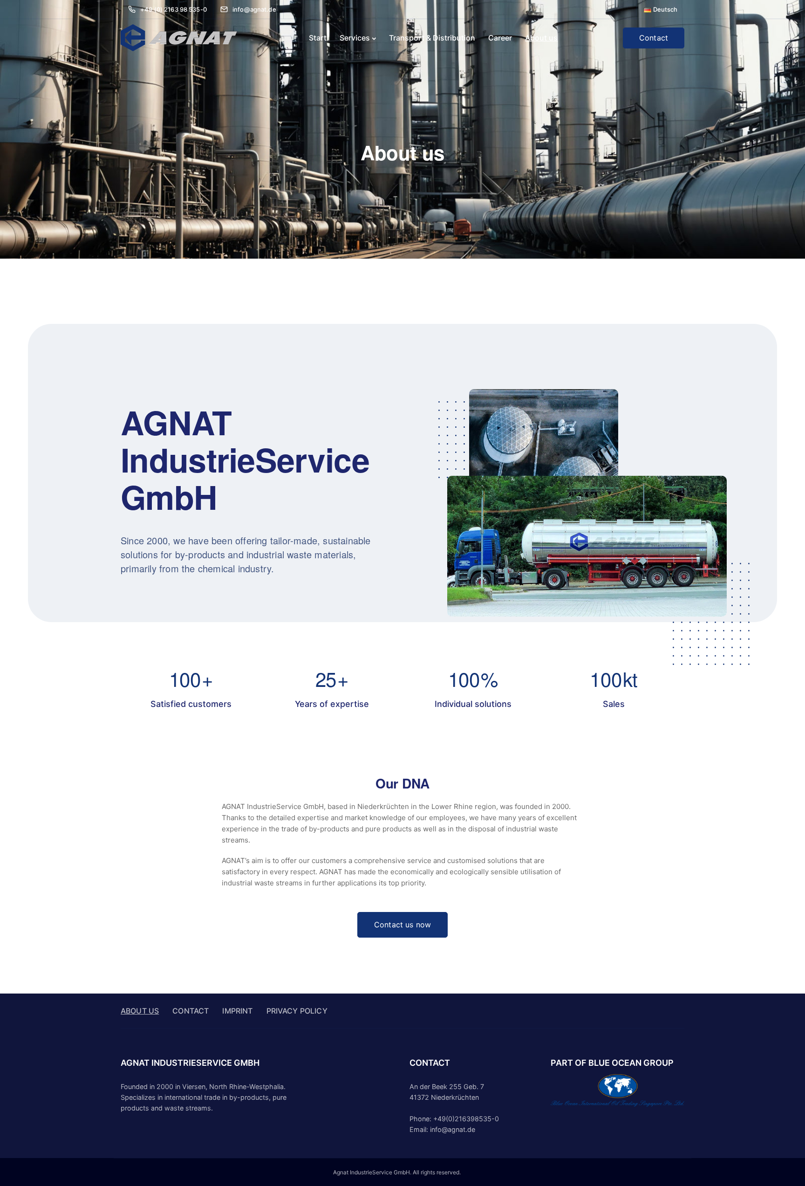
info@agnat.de (452, 1129)
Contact (653, 37)
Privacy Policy (296, 1010)
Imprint (237, 1010)
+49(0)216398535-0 (466, 1119)
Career (500, 37)
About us (541, 37)
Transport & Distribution (432, 37)
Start (318, 37)
